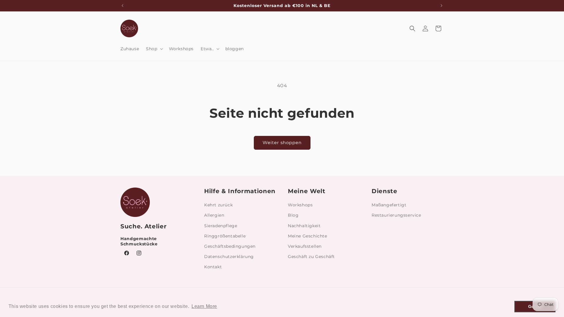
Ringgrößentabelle (225, 236)
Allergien (214, 215)
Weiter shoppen (282, 142)
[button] (153, 49)
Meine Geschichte (307, 236)
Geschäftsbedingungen (230, 246)
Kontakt (213, 266)
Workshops (300, 205)
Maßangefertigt (389, 205)
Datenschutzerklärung (229, 256)
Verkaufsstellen (305, 246)
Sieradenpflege (220, 225)
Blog (293, 215)
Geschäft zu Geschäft (311, 256)
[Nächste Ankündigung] (441, 5)
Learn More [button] (204, 306)
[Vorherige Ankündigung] (122, 5)
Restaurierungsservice (396, 215)
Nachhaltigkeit (304, 225)
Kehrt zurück (218, 205)
